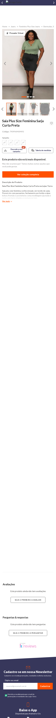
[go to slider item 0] (11, 109)
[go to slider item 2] (34, 109)
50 (11, 142)
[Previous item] (2, 2)
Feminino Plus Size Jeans (29, 26)
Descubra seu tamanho (16, 150)
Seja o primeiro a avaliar (28, 600)
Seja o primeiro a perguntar (28, 633)
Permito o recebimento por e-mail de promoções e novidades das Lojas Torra (22, 695)
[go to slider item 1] (22, 109)
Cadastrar (45, 686)
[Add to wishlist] (51, 123)
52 (17, 142)
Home (4, 26)
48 (4, 142)
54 (23, 142)
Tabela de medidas (43, 150)
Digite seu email (11, 680)
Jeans (13, 26)
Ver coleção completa (28, 174)
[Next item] (53, 2)
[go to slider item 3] (45, 109)
